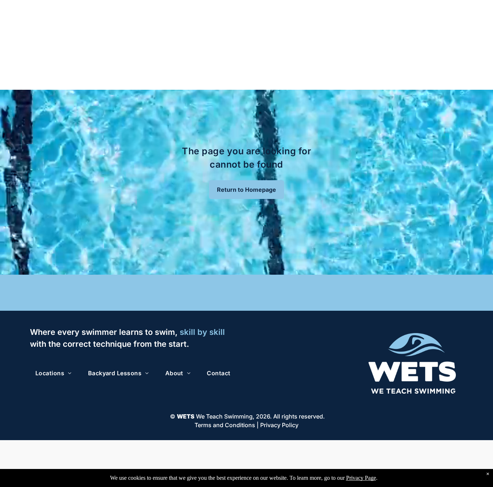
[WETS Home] (412, 337)
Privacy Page (361, 478)
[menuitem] (56, 373)
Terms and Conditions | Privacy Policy (246, 425)
